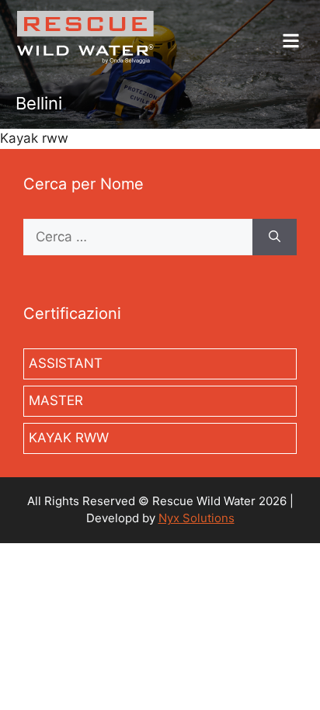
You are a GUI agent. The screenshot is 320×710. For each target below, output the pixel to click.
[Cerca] (274, 237)
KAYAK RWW (69, 437)
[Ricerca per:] (137, 237)
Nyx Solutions (196, 518)
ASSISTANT (66, 363)
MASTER (56, 400)
